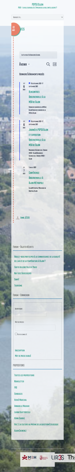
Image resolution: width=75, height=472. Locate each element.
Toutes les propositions (24, 375)
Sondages (18, 393)
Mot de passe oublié (23, 355)
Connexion (21, 344)
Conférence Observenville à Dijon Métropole (36, 177)
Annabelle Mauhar (21, 405)
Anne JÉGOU (25, 217)
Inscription (20, 350)
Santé (16, 279)
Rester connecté (22, 334)
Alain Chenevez (20, 430)
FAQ (15, 387)
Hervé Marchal (20, 399)
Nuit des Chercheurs (22, 273)
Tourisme (18, 285)
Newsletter (19, 381)
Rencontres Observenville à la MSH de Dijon (37, 97)
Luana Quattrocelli (22, 412)
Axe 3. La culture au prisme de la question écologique (36, 424)
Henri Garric (19, 418)
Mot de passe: (19, 322)
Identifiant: (19, 308)
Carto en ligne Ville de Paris (25, 267)
